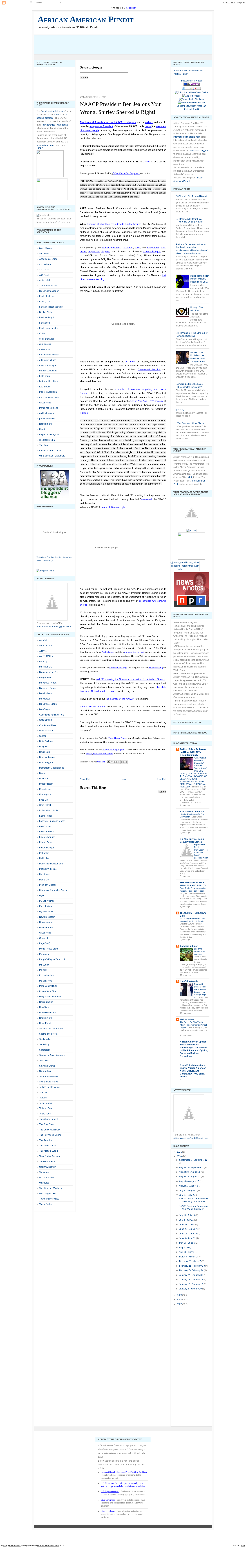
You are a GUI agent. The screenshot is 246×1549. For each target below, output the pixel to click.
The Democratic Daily (49, 1129)
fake (147, 161)
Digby (42, 773)
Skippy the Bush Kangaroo (52, 1055)
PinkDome (44, 965)
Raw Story (44, 1007)
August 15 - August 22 (190, 1176)
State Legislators (108, 1511)
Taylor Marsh (45, 1103)
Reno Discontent (47, 1012)
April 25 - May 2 (187, 1252)
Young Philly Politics (49, 1199)
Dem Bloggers (46, 762)
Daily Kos (44, 746)
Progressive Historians (50, 996)
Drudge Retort (46, 784)
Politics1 (43, 970)
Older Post (161, 778)
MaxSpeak (44, 874)
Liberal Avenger (47, 837)
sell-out (149, 122)
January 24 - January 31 (191, 1275)
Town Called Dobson (49, 1156)
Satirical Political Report (51, 1028)
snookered (47, 111)
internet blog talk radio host (186, 137)
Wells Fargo (108, 652)
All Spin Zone (45, 645)
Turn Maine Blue (47, 1161)
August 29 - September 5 (191, 1167)
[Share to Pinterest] (126, 762)
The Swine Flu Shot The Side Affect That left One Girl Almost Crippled (193, 1024)
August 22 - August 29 (190, 1172)
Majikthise (44, 858)
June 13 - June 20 (188, 1233)
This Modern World (48, 1151)
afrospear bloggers (199, 150)
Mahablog (44, 853)
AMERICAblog (46, 656)
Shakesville (45, 1039)
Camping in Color (189, 946)
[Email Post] (108, 761)
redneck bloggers (152, 251)
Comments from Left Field (51, 715)
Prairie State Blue (47, 991)
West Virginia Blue (48, 1193)
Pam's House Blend (49, 949)
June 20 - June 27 (188, 1229)
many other (153, 247)
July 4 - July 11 (186, 1220)
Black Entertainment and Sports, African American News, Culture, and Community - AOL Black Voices (193, 1071)
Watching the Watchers (50, 1188)
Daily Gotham (46, 741)
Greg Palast (45, 805)
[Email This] (112, 762)
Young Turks (45, 1204)
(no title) (180, 409)
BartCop (43, 661)
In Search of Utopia (48, 810)
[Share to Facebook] (122, 762)
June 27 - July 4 (187, 1224)
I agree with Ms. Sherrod (93, 706)
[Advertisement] (99, 44)
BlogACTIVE (45, 677)
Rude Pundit (45, 1023)
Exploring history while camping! (199, 951)
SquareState (45, 1071)
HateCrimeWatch (189, 981)
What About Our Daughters (126, 173)
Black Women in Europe (192, 811)
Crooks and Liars (47, 725)
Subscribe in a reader (191, 81)
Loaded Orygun (47, 847)
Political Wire (45, 981)
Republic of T (45, 1018)
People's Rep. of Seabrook (52, 959)
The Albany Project (48, 1119)
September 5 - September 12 (193, 1160)
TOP (243, 1545)
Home (123, 778)
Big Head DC (45, 667)
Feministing (45, 789)
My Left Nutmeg (47, 901)
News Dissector (47, 917)
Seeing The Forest (48, 1034)
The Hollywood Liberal (50, 1135)
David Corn (44, 752)
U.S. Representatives (110, 1491)
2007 (179, 1304)
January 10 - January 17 (191, 1284)
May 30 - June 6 (187, 1243)
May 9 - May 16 (187, 1247)
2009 (179, 1295)
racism (89, 753)
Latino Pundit (45, 816)
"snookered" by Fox (149, 369)
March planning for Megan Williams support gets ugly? (199, 279)
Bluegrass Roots (47, 688)
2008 (179, 1299)
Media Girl (44, 879)
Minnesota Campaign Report (53, 890)
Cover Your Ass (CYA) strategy (146, 401)
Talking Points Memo (49, 1087)
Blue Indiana (45, 693)
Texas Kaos (45, 1113)
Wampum (44, 1172)
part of (148, 126)
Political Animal (46, 975)
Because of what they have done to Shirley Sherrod (114, 224)
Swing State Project (48, 1081)
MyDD (42, 895)
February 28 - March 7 (190, 1261)
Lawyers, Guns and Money (52, 821)
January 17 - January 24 (191, 1279)
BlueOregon (45, 709)
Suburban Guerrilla (48, 1076)
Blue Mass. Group (48, 704)
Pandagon (44, 954)
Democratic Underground (51, 768)
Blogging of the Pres (49, 672)
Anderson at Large (118, 667)
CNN (137, 247)
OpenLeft (43, 938)
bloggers (105, 251)
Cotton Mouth (45, 720)
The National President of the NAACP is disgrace (108, 122)
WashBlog (44, 1183)
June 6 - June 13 (187, 1238)
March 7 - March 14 (189, 1256)
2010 (179, 1156)
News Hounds (46, 927)
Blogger (131, 7)
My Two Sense (46, 911)
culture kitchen (46, 730)
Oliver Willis (45, 933)
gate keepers (59, 111)
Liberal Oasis (45, 842)
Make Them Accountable (51, 863)
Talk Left (43, 1092)
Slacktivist (44, 1060)
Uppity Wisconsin (47, 1167)
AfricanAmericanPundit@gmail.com (54, 626)
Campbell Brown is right (113, 507)
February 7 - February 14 (191, 1270)
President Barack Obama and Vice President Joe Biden (124, 1472)
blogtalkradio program (113, 749)
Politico (84, 413)
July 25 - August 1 (188, 1190)
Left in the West (46, 831)
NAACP (57, 114)
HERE (40, 148)
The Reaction (45, 1140)
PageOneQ (44, 943)
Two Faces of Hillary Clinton (191, 423)
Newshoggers (46, 922)
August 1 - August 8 (188, 1186)
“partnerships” (49, 124)
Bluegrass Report (47, 683)
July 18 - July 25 (187, 1195)
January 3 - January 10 (190, 1288)
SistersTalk (44, 1050)
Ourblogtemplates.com (48, 1545)
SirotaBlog (44, 1044)
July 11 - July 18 (187, 1215)
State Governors (108, 1500)
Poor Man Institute (48, 986)
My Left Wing (45, 906)
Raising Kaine (46, 1002)
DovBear (43, 778)
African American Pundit (85, 19)
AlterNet (43, 651)
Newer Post (85, 778)
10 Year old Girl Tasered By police (192, 196)
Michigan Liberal (47, 885)
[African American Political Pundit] (191, 85)
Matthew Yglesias (48, 869)
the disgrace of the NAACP (120, 699)
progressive (94, 251)
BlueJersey (44, 699)
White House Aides (117, 738)
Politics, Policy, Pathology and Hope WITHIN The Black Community (193, 752)
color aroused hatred (103, 753)
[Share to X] (119, 762)
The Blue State (46, 1124)
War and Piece (46, 1177)
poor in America (45, 145)
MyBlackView (187, 1019)
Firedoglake (45, 794)
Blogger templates (12, 1545)
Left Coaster (45, 826)
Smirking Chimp (47, 1066)
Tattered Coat (45, 1108)
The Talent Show (47, 1145)
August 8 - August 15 (189, 1181)
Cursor (42, 736)
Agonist (43, 640)
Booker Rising (156, 667)
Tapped (43, 1097)
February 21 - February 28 (192, 1266)
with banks (62, 124)
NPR (189, 477)
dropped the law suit (134, 652)
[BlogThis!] (115, 762)
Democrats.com (47, 757)
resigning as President (101, 126)
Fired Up (43, 800)
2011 (179, 1152)
